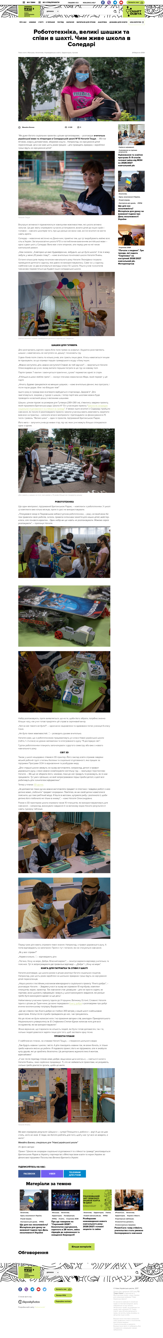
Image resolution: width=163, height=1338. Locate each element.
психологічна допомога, (125, 1222)
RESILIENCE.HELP (89, 3)
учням (75, 53)
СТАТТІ (40, 22)
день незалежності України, (130, 197)
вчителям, (40, 53)
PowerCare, (120, 1213)
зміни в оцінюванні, (127, 147)
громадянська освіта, (53, 53)
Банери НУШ (61, 1295)
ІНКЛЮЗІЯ (70, 22)
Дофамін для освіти (118, 22)
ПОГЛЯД (60, 22)
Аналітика (102, 22)
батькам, (31, 53)
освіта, (62, 1219)
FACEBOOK (29, 1173)
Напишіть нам (133, 2)
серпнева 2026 (125, 247)
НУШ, (55, 1219)
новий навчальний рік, (92, 1216)
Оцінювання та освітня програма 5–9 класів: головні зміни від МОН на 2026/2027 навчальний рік (130, 160)
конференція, (70, 1216)
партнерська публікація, (125, 1219)
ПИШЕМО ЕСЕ (73, 3)
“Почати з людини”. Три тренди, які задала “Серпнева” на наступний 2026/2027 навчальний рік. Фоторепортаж (131, 257)
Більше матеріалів (81, 1246)
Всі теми (31, 2)
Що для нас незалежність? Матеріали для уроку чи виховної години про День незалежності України (131, 213)
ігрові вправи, (125, 200)
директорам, (67, 53)
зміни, (109, 1213)
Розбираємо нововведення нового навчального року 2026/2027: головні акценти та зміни (95, 1224)
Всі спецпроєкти (51, 2)
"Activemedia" (40, 1307)
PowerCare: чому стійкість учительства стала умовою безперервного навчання (129, 1230)
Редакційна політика (63, 1301)
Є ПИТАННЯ (50, 22)
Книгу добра (75, 1003)
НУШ (140, 203)
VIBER (52, 1173)
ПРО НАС (23, 22)
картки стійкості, (134, 1216)
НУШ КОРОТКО (135, 22)
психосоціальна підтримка (126, 1225)
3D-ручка (38, 784)
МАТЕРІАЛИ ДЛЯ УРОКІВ (86, 22)
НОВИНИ (32, 22)
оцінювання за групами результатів (128, 151)
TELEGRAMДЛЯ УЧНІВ (75, 1173)
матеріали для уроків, (128, 203)
